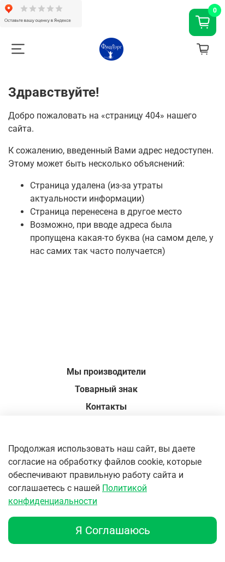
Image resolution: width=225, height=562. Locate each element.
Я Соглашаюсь (112, 530)
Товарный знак (106, 389)
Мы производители (106, 371)
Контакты (106, 406)
